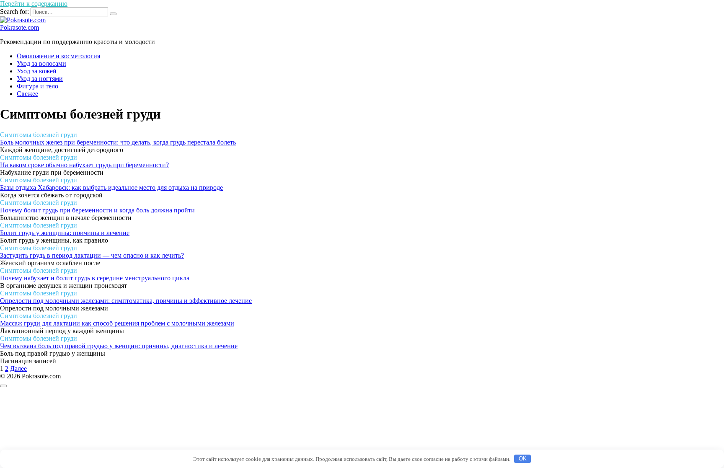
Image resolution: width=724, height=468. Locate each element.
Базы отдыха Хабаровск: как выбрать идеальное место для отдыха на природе (111, 187)
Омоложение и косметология (58, 55)
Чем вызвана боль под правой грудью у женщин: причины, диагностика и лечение (119, 345)
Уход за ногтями (40, 78)
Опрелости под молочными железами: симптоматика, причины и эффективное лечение (126, 300)
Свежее (27, 93)
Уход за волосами (41, 63)
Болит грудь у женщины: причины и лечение (64, 232)
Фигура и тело (37, 86)
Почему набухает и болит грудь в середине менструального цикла (94, 278)
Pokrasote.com (19, 27)
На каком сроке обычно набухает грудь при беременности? (84, 164)
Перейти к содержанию (33, 3)
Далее (18, 368)
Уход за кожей (37, 71)
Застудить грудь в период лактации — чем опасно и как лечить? (92, 255)
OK (523, 458)
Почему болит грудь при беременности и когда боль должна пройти (97, 210)
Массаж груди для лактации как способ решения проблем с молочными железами (117, 323)
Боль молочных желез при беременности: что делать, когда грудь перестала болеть (118, 142)
